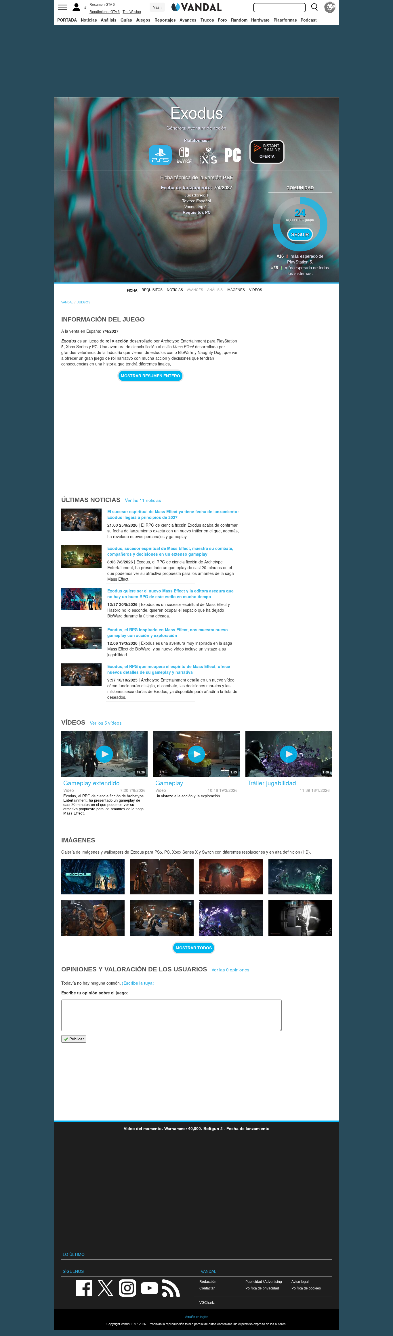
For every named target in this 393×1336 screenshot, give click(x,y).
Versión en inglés (196, 1316)
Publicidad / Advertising (263, 1281)
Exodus (196, 111)
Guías (126, 20)
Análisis (109, 20)
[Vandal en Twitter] (105, 1287)
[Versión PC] (232, 154)
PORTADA (67, 20)
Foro (222, 20)
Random (239, 20)
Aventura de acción (207, 127)
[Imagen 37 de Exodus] (162, 918)
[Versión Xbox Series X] (208, 154)
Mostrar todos (194, 948)
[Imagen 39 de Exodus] (300, 876)
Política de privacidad (262, 1288)
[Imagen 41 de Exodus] (162, 876)
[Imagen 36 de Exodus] (231, 918)
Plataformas (285, 20)
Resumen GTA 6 (102, 5)
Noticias (89, 20)
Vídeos (255, 290)
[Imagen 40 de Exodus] (231, 876)
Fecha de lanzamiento (186, 187)
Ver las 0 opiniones (230, 969)
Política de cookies (306, 1288)
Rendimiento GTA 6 (104, 12)
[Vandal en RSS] (171, 1287)
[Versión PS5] (160, 155)
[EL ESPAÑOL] (330, 7)
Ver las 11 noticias (143, 500)
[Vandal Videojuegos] (196, 6)
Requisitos (152, 290)
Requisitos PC (197, 212)
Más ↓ (157, 7)
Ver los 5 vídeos (106, 722)
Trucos (207, 20)
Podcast (309, 20)
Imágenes (236, 290)
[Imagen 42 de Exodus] (93, 876)
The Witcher (132, 12)
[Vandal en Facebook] (84, 1287)
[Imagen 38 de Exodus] (93, 918)
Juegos (143, 20)
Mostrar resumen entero (150, 376)
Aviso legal (300, 1281)
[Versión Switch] (184, 154)
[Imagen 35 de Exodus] (300, 918)
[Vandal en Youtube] (149, 1287)
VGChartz (207, 1302)
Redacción (207, 1281)
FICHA (132, 290)
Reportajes (165, 20)
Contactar (207, 1288)
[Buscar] (314, 7)
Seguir (300, 234)
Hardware (260, 20)
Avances (188, 20)
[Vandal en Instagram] (127, 1287)
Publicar (76, 1039)
